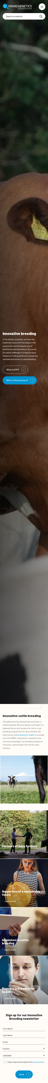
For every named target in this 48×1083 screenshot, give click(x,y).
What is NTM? (12, 369)
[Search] (41, 16)
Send (21, 1074)
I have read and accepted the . (25, 1062)
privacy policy (38, 1062)
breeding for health (26, 735)
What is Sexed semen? (17, 380)
